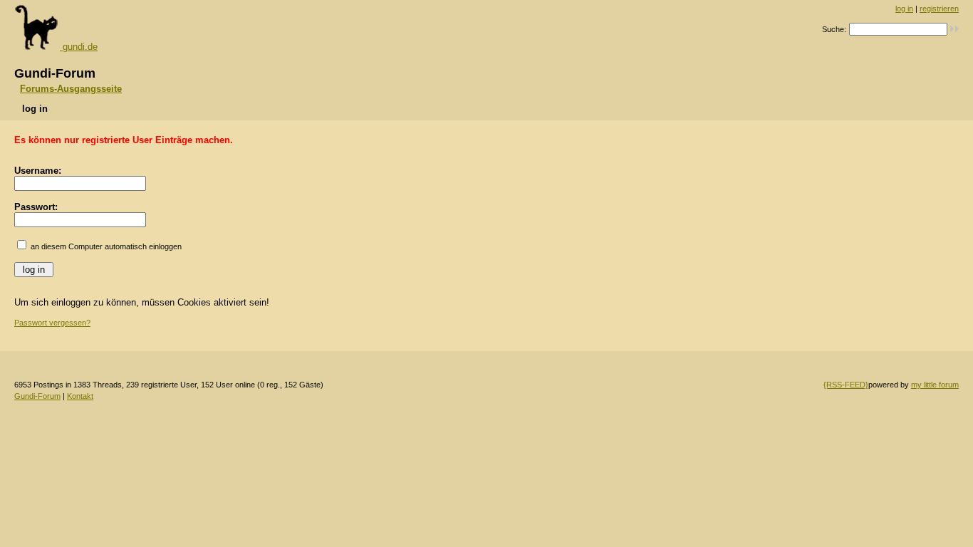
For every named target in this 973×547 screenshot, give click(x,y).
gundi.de (79, 46)
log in (904, 8)
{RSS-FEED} (845, 384)
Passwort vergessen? (52, 322)
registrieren (939, 8)
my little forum (935, 384)
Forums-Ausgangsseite (71, 88)
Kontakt (80, 396)
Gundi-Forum (37, 396)
